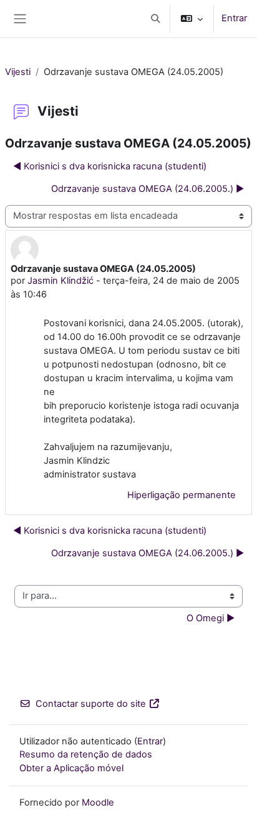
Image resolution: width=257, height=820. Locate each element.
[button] (155, 19)
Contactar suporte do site (91, 703)
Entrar (234, 18)
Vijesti (18, 72)
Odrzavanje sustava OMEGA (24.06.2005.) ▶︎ (147, 188)
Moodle (98, 802)
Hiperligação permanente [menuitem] (181, 495)
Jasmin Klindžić (60, 280)
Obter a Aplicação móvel (71, 768)
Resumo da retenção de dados (85, 754)
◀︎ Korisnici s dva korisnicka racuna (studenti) (109, 166)
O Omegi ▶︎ (211, 618)
